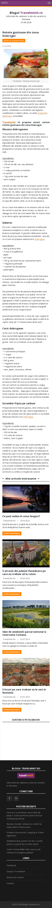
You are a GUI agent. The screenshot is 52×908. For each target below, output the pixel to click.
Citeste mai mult (11, 533)
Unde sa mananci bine (13, 40)
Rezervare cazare (15, 877)
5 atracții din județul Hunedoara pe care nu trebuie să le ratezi (24, 572)
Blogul (26, 13)
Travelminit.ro (9, 520)
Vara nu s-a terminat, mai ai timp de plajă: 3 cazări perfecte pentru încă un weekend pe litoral (24, 815)
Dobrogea (39, 239)
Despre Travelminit (16, 871)
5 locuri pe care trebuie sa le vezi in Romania (24, 691)
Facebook (11, 865)
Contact (10, 883)
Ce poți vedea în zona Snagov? (21, 516)
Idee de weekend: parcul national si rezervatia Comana (24, 633)
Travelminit (9, 122)
